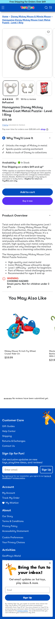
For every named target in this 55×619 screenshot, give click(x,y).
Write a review (28, 99)
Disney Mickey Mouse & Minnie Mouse (31, 16)
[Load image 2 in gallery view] (27, 88)
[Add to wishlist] (48, 32)
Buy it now (28, 201)
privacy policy (19, 478)
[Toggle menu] (3, 7)
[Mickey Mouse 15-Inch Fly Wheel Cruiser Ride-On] (23, 326)
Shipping (5, 125)
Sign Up (46, 469)
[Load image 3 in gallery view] (44, 88)
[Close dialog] (50, 563)
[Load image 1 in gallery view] (10, 88)
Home (5, 16)
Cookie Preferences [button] (12, 537)
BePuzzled (8, 102)
